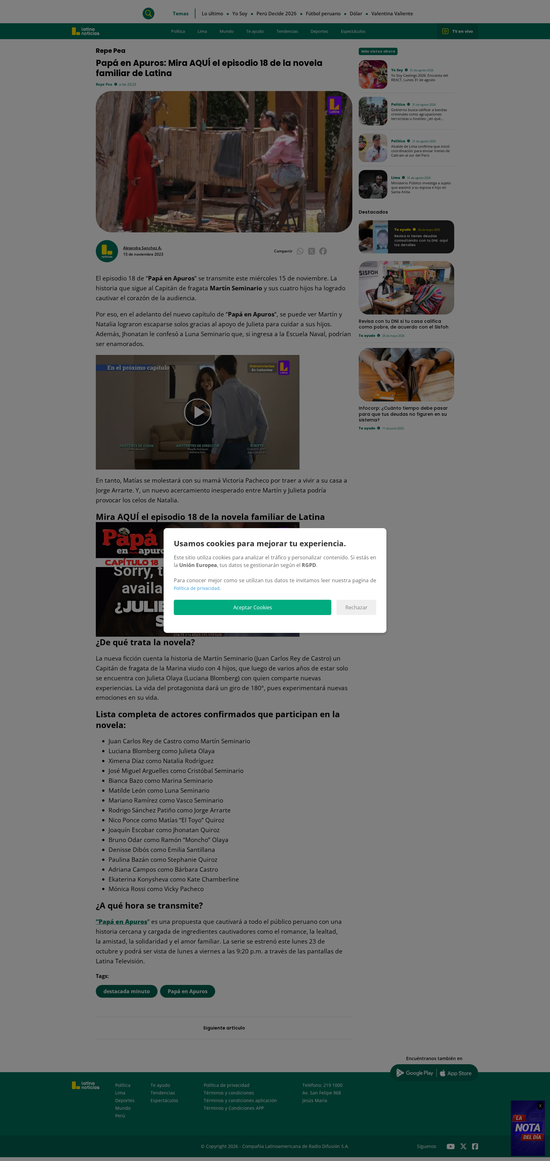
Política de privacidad (197, 588)
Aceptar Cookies (252, 607)
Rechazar (356, 607)
